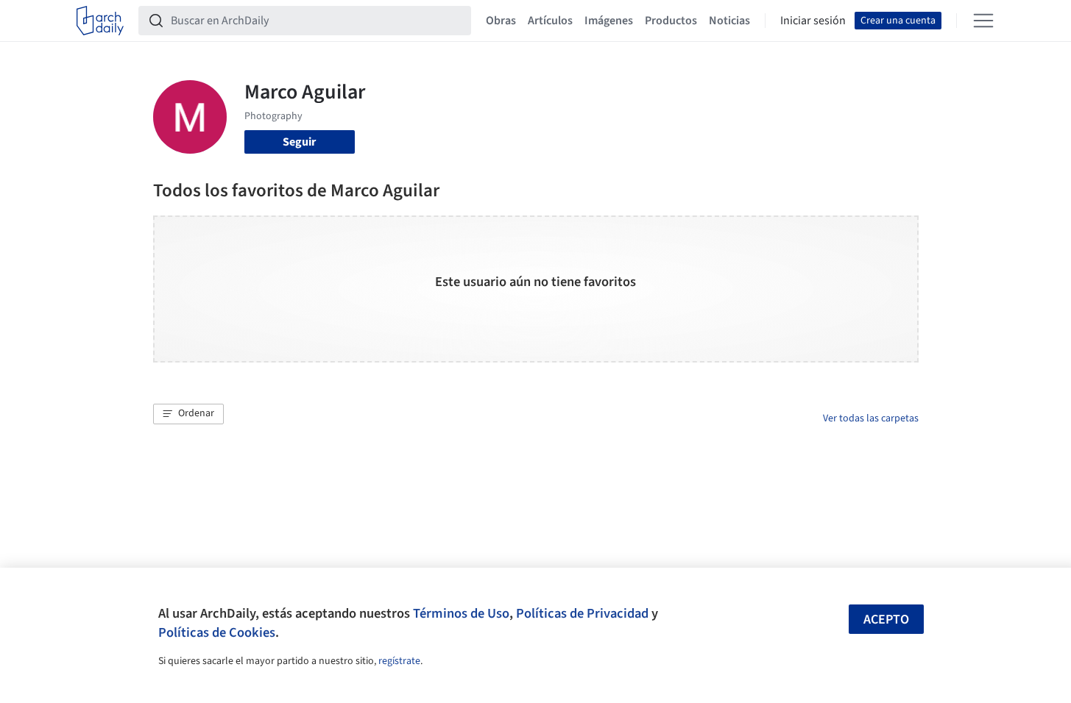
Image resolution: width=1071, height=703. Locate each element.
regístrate (399, 661)
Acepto (886, 619)
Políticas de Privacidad (582, 613)
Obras (501, 21)
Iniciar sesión (813, 21)
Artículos (550, 21)
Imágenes (608, 21)
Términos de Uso (461, 613)
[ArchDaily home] (100, 20)
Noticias (729, 21)
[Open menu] (983, 20)
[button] (188, 414)
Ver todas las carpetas (871, 418)
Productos (671, 21)
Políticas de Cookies (216, 632)
